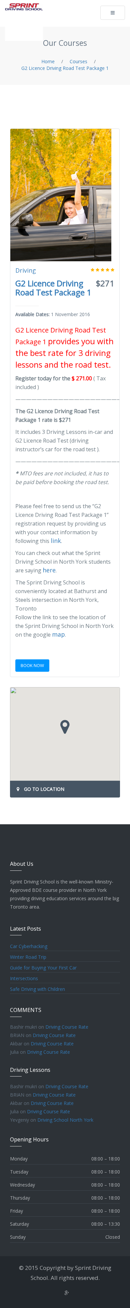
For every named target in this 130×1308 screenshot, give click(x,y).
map (58, 634)
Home (48, 61)
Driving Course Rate (66, 1027)
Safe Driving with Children (37, 989)
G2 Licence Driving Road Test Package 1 (53, 288)
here (49, 570)
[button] (65, 727)
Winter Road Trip (28, 957)
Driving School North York (65, 1120)
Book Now (32, 665)
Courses (78, 61)
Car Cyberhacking (28, 946)
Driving (25, 270)
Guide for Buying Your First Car (43, 967)
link (56, 541)
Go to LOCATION (44, 789)
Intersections (24, 978)
